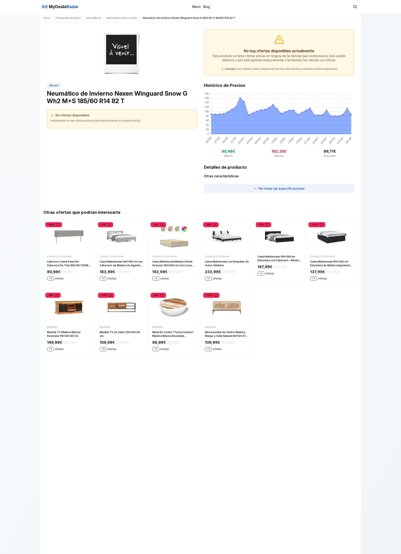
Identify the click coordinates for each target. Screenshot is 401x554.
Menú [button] (196, 7)
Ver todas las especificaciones (281, 188)
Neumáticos (93, 17)
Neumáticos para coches (122, 17)
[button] (355, 7)
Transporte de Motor (68, 17)
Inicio (46, 17)
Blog (206, 7)
